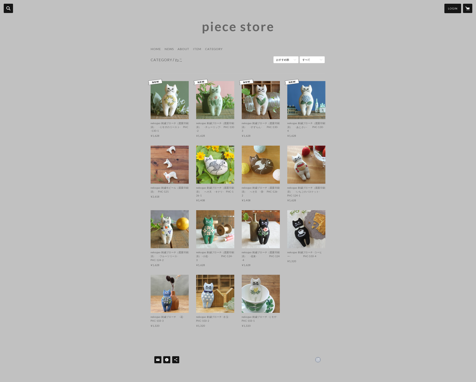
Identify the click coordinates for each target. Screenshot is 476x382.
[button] (452, 8)
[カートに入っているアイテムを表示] (467, 8)
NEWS (169, 49)
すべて (306, 59)
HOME (156, 49)
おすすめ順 (282, 59)
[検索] (8, 8)
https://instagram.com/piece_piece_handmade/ (318, 360)
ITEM (197, 49)
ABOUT (183, 49)
